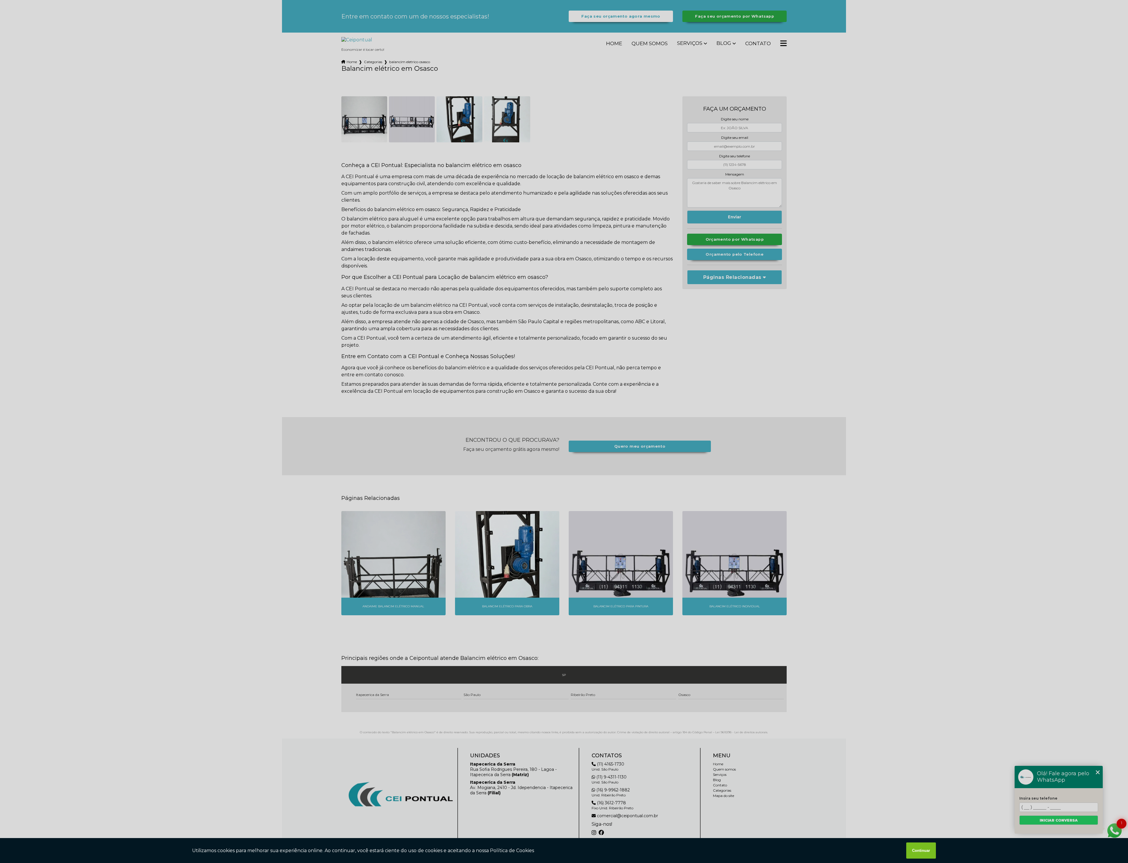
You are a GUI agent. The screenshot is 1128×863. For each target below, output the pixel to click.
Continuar (921, 850)
